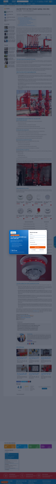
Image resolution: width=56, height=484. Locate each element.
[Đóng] (45, 231)
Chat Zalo (42, 249)
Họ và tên (31, 234)
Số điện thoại (31, 238)
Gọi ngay (34, 249)
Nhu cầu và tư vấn (32, 242)
